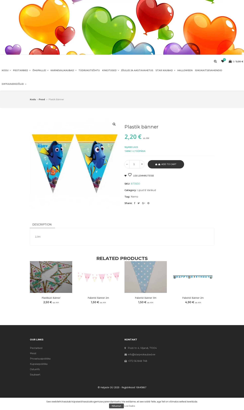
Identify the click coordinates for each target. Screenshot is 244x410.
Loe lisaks (129, 406)
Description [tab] (42, 224)
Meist (33, 353)
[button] (114, 124)
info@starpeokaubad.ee (141, 354)
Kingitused (109, 70)
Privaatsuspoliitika (40, 358)
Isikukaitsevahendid (208, 70)
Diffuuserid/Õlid (13, 84)
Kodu (5, 70)
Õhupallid (39, 70)
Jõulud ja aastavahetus (137, 70)
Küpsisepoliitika (38, 363)
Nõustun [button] (116, 406)
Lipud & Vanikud (146, 190)
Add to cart (168, 164)
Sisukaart (35, 374)
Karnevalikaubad (62, 70)
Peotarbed (20, 70)
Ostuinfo (35, 369)
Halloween (185, 70)
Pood (42, 99)
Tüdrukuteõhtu (89, 70)
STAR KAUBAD (164, 70)
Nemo (134, 196)
